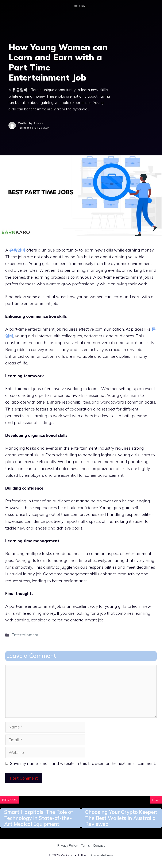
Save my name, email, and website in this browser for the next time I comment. (83, 763)
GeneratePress (102, 855)
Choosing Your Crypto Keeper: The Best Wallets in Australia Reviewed (121, 818)
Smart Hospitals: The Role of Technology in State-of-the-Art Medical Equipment (38, 818)
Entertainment (25, 634)
